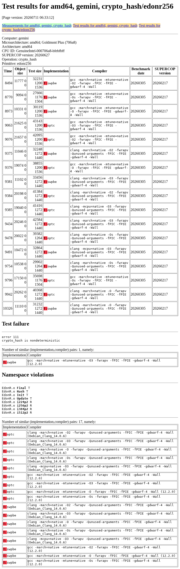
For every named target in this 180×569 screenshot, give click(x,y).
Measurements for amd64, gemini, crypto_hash (36, 25)
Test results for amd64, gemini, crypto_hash (105, 25)
